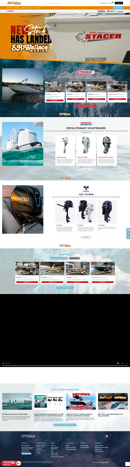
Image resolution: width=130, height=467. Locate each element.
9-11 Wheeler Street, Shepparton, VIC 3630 (27, 448)
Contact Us (119, 3)
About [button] (29, 7)
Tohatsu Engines (84, 447)
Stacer (67, 445)
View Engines (85, 169)
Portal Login (54, 452)
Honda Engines (84, 445)
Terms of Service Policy (57, 456)
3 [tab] (67, 58)
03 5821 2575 (104, 3)
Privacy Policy (55, 454)
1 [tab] (63, 58)
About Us (53, 445)
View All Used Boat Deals (64, 287)
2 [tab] (65, 58)
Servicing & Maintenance (101, 447)
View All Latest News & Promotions (64, 425)
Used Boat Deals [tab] (74, 258)
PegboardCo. (50, 462)
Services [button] (23, 7)
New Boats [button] (9, 7)
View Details (54, 100)
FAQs (52, 450)
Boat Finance (98, 449)
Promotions (37, 7)
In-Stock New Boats (71, 447)
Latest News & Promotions (55, 448)
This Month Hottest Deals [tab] (60, 258)
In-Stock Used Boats (71, 449)
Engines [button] (16, 7)
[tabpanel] (65, 275)
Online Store (118, 7)
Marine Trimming (99, 451)
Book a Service (25, 453)
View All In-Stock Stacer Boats (85, 106)
